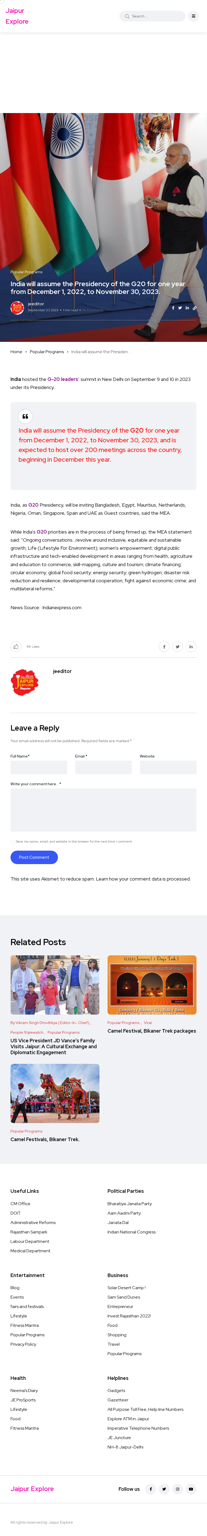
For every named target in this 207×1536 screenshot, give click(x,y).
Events (17, 1297)
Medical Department (30, 1251)
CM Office (20, 1204)
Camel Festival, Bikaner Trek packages (152, 1031)
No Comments (92, 310)
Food (113, 1325)
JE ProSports (23, 1400)
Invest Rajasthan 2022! (129, 1316)
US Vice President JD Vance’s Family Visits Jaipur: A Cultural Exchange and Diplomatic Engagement (54, 1046)
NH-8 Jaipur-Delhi (125, 1447)
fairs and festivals (27, 1306)
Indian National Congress (132, 1232)
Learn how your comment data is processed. (143, 879)
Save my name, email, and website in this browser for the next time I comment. (74, 841)
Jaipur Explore (17, 16)
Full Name (20, 756)
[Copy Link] (194, 308)
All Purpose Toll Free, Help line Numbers (145, 1409)
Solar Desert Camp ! (127, 1287)
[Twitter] (164, 1489)
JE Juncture (119, 1437)
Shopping (117, 1335)
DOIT (16, 1213)
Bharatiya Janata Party (130, 1204)
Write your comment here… (36, 783)
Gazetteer (118, 1400)
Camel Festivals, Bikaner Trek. (45, 1139)
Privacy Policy (23, 1344)
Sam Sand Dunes (124, 1297)
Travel (114, 1344)
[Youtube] (191, 1489)
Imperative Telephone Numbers (138, 1428)
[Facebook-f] (150, 1489)
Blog (15, 1287)
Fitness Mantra (25, 1325)
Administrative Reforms (33, 1222)
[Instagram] (177, 1489)
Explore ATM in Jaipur (128, 1419)
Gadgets (116, 1390)
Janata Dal (118, 1222)
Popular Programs (47, 352)
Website (147, 756)
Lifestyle (19, 1316)
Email (81, 756)
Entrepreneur (120, 1306)
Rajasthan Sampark (29, 1232)
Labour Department (30, 1241)
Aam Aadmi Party (124, 1213)
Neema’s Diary (24, 1390)
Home (16, 352)
